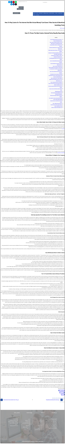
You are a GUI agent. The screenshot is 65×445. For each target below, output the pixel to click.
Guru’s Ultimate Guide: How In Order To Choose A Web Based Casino (56, 40)
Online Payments (59, 64)
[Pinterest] (14, 2)
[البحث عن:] (60, 409)
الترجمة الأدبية (42, 424)
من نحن (37, 13)
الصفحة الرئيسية (60, 13)
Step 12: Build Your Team (58, 106)
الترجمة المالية (42, 423)
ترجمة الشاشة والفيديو (41, 428)
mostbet (63, 128)
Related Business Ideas (58, 91)
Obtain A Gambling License (58, 84)
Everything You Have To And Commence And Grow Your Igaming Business (55, 76)
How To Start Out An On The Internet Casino (55, 83)
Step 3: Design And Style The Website (56, 82)
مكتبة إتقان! (37, 14)
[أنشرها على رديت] (58, 398)
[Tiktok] (19, 428)
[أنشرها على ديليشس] (56, 398)
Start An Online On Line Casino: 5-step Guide (55, 67)
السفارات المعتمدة (51, 13)
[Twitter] (9, 2)
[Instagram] (16, 4)
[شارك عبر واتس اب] (55, 398)
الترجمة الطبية (42, 421)
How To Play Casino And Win (57, 99)
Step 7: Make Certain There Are (57, 103)
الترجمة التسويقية (41, 427)
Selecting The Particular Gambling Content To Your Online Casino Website (55, 53)
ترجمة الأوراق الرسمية (41, 425)
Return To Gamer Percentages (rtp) (56, 107)
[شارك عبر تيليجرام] (53, 398)
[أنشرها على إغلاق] (62, 398)
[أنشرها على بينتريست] (60, 398)
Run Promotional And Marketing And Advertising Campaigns (56, 93)
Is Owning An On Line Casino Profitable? (56, 74)
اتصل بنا (34, 14)
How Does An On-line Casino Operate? (56, 104)
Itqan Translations (61, 390)
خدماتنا (56, 13)
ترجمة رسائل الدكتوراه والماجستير (39, 429)
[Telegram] (11, 4)
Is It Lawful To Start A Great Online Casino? (55, 98)
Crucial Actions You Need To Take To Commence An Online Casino (56, 56)
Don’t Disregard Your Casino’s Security (56, 63)
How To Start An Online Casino (57, 66)
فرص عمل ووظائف (45, 13)
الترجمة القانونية (42, 419)
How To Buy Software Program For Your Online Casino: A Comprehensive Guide (56, 43)
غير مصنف (62, 394)
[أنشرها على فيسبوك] (64, 398)
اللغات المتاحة (40, 13)
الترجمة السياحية (42, 420)
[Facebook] (14, 4)
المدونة (34, 13)
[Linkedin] (11, 2)
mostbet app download (61, 152)
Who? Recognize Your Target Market (56, 78)
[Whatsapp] (16, 2)
